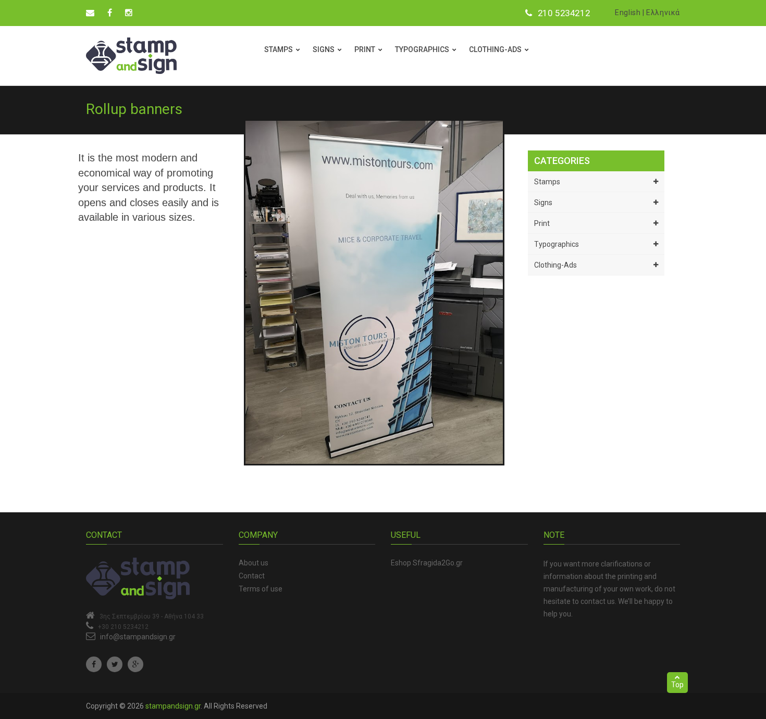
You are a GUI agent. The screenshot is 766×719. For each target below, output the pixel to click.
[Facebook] (94, 664)
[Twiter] (114, 664)
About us (253, 563)
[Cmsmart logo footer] (154, 578)
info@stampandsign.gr (138, 637)
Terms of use (260, 589)
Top (677, 684)
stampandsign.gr (173, 706)
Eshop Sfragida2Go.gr (427, 563)
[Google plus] (135, 664)
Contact (252, 576)
